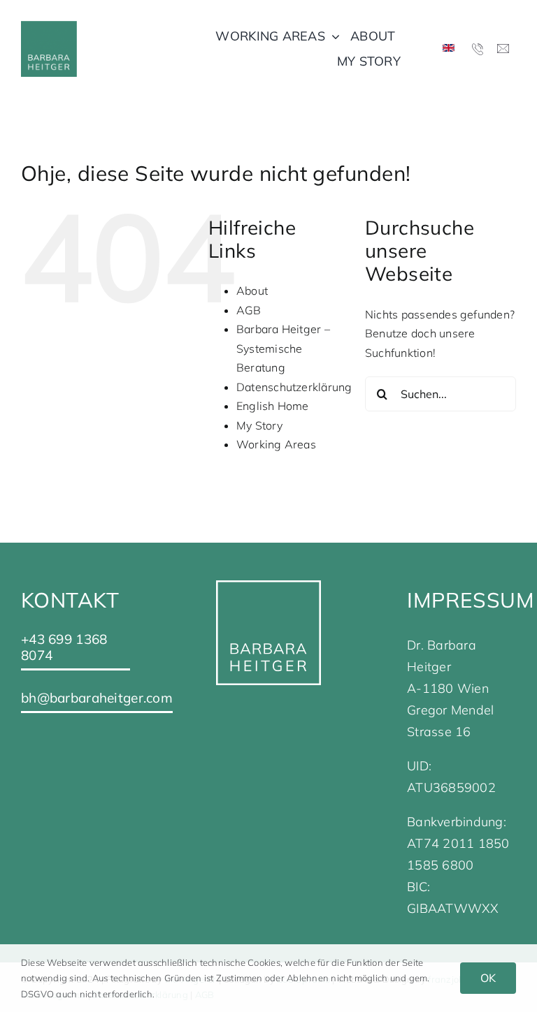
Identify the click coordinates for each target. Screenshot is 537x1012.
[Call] (478, 49)
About (252, 291)
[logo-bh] (49, 27)
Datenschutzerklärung (294, 387)
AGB (249, 310)
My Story (259, 425)
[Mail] (503, 50)
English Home (272, 406)
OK (488, 978)
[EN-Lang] (448, 50)
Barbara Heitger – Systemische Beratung (283, 348)
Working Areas (276, 444)
